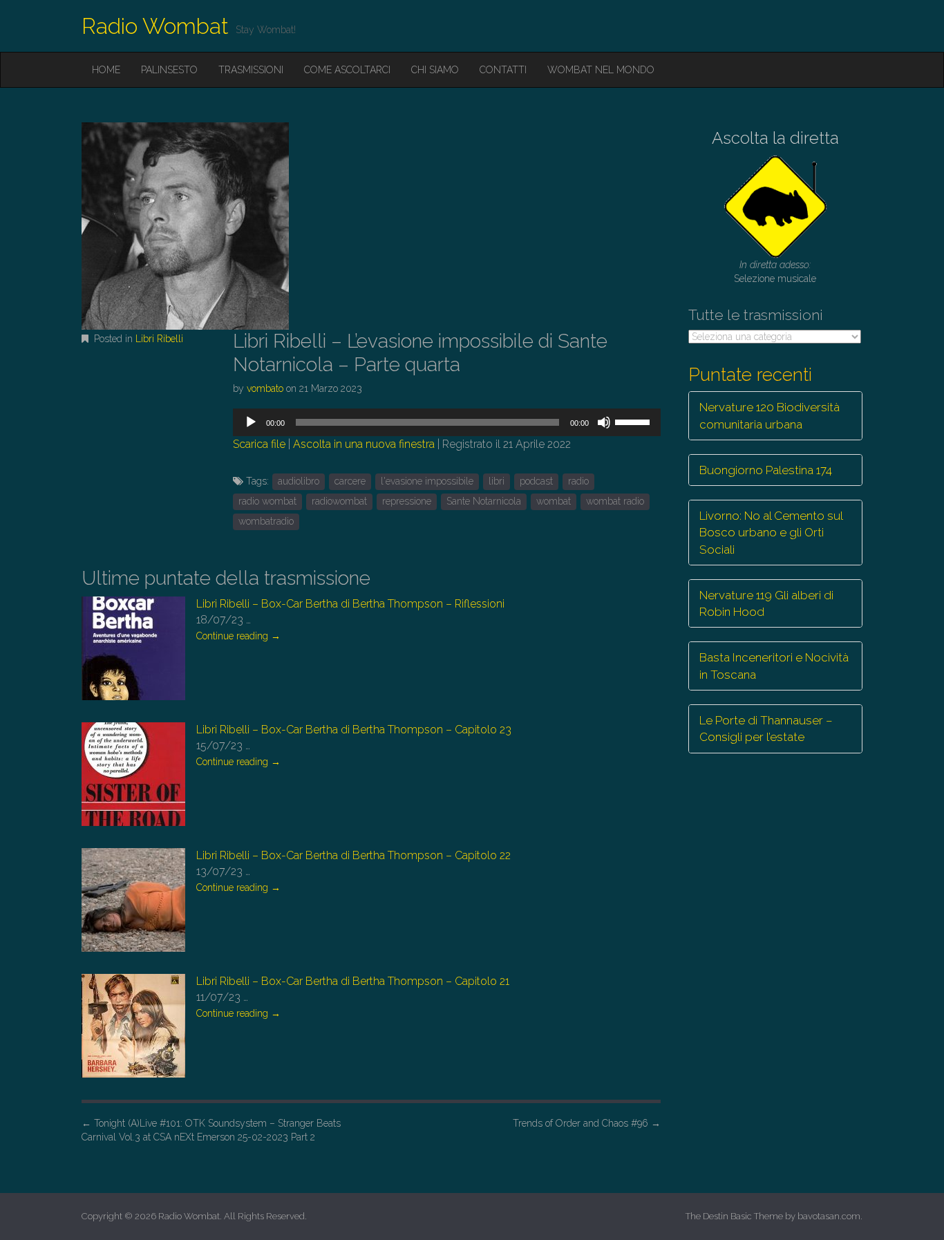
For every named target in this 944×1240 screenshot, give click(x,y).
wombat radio (615, 501)
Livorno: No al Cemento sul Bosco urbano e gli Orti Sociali (771, 532)
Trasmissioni (250, 69)
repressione (406, 501)
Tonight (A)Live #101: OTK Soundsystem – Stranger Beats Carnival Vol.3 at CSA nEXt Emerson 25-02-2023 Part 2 (211, 1130)
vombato (265, 388)
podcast (536, 481)
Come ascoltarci (347, 69)
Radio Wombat (155, 26)
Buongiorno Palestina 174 (765, 470)
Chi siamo (435, 69)
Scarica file (259, 444)
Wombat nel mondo (600, 69)
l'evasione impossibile (427, 481)
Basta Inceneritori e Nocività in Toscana (774, 665)
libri (496, 481)
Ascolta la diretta (775, 138)
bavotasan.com (828, 1216)
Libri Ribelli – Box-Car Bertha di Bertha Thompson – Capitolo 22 (353, 855)
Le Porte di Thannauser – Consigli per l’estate (766, 728)
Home (106, 69)
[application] (446, 422)
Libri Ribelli (159, 338)
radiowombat (339, 501)
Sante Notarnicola (483, 501)
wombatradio (266, 521)
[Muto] (604, 422)
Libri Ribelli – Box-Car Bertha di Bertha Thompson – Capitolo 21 (352, 981)
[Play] (251, 422)
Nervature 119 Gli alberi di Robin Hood (766, 603)
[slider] (634, 420)
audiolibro (298, 481)
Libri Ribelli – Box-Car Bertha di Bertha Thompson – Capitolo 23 (353, 729)
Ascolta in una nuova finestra (364, 444)
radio (578, 481)
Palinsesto (169, 69)
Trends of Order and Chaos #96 (587, 1123)
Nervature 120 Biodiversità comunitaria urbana (769, 415)
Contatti (503, 69)
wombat (553, 501)
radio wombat (267, 501)
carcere (350, 481)
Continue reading (238, 635)
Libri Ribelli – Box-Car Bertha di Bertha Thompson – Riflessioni (350, 603)
